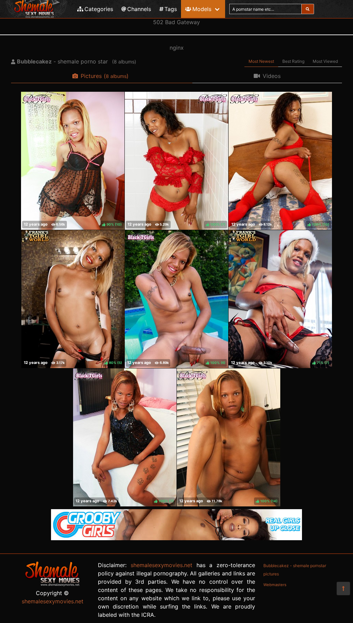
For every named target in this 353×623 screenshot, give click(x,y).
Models (201, 9)
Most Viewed (325, 61)
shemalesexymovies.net (52, 601)
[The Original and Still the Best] (176, 538)
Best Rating (293, 61)
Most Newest (261, 61)
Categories (98, 9)
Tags (170, 9)
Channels (139, 9)
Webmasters (274, 584)
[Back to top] (343, 588)
